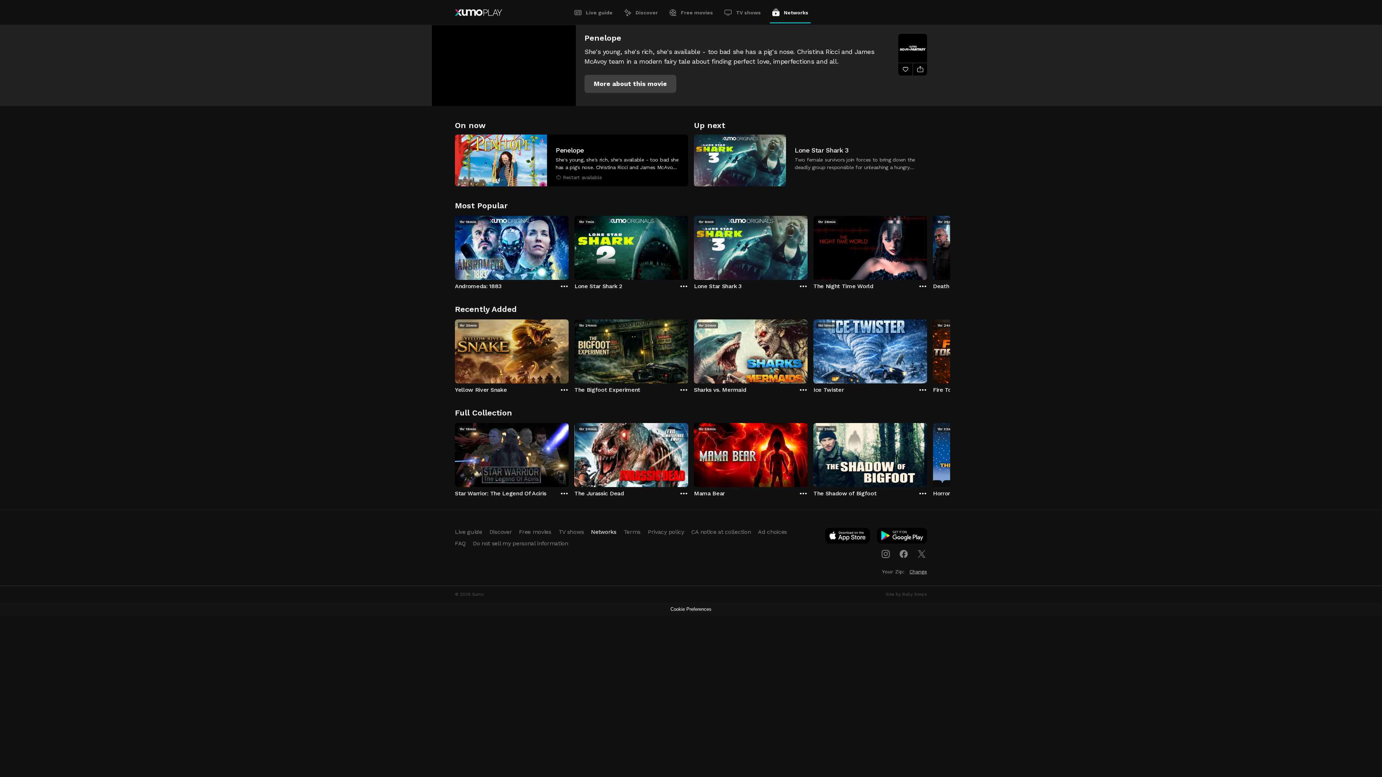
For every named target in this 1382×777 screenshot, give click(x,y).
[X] (921, 554)
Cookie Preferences (691, 609)
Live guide (599, 12)
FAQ (460, 543)
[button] (630, 84)
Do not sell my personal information (520, 543)
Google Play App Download (902, 537)
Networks (796, 12)
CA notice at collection (721, 531)
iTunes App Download (848, 537)
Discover (647, 12)
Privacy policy (666, 531)
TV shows (748, 12)
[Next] (927, 246)
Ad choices (772, 531)
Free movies (697, 12)
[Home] (478, 12)
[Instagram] (885, 554)
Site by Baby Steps (906, 594)
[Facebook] (903, 554)
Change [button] (918, 571)
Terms (632, 531)
